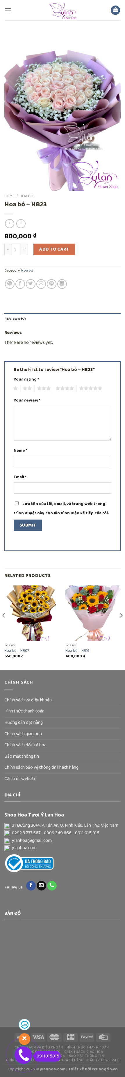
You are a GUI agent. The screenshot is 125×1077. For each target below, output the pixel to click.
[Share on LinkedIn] (62, 284)
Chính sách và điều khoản (28, 700)
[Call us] (52, 886)
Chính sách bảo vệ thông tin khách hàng (41, 767)
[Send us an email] (41, 886)
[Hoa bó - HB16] (93, 613)
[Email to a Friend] (41, 284)
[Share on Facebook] (20, 284)
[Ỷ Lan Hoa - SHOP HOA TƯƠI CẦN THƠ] (62, 10)
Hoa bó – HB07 (16, 651)
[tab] (62, 319)
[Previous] (4, 627)
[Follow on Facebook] (31, 886)
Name (20, 450)
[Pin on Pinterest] (51, 284)
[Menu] (7, 10)
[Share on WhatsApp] (10, 284)
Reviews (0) (15, 319)
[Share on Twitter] (30, 284)
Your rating (26, 379)
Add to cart (54, 249)
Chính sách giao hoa (23, 734)
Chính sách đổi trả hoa (25, 745)
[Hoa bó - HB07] (32, 613)
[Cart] (115, 10)
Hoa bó (26, 196)
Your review (27, 400)
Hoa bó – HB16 (77, 651)
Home (9, 196)
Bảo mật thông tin (21, 756)
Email (20, 477)
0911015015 (48, 1056)
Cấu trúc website (20, 779)
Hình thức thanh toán (24, 711)
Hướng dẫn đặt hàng (23, 722)
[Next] (121, 627)
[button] (62, 826)
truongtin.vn (105, 1069)
